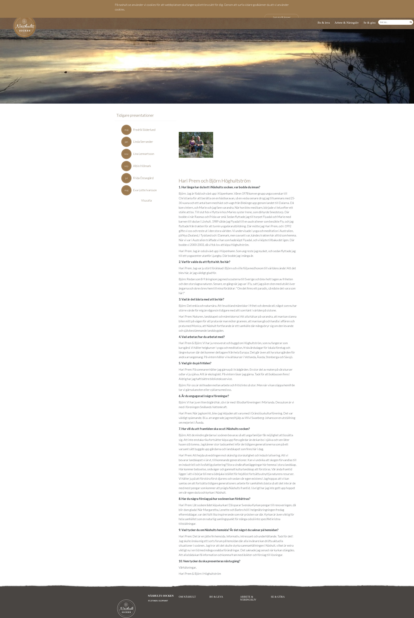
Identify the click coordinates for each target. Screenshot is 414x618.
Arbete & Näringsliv (347, 22)
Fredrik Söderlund (144, 129)
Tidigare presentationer (135, 115)
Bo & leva (324, 22)
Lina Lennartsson (143, 153)
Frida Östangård (143, 178)
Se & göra (370, 22)
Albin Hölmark (142, 166)
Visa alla (146, 200)
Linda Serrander (143, 141)
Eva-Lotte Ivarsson (145, 190)
